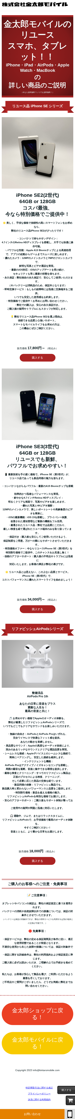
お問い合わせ (32, 1114)
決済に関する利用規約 (39, 1099)
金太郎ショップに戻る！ (37, 1013)
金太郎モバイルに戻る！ (37, 1043)
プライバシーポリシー (39, 1093)
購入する (37, 357)
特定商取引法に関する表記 (39, 1087)
